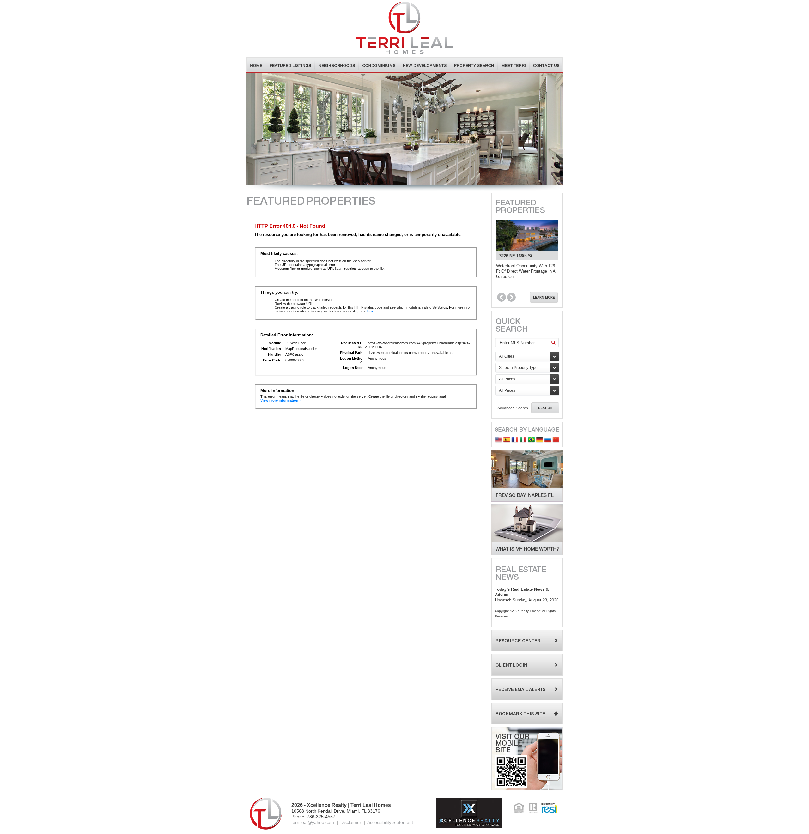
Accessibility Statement (390, 822)
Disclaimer (350, 822)
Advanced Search (512, 408)
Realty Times (529, 611)
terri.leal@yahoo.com (312, 822)
